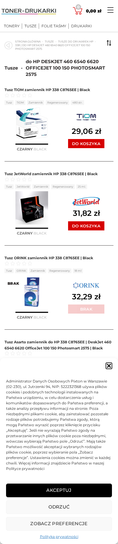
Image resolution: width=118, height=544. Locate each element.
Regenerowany (57, 102)
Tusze (31, 26)
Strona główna (28, 41)
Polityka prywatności (59, 536)
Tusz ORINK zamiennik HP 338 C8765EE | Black (49, 258)
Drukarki (81, 26)
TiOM (20, 102)
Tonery (12, 26)
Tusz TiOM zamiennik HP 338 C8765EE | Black (47, 89)
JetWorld (23, 186)
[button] (109, 366)
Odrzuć (59, 507)
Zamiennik (35, 102)
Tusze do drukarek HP (75, 41)
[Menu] (110, 10)
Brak (86, 309)
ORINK (21, 270)
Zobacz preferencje (58, 523)
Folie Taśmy (53, 26)
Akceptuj (58, 490)
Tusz (9, 102)
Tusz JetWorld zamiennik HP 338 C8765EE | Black (51, 174)
